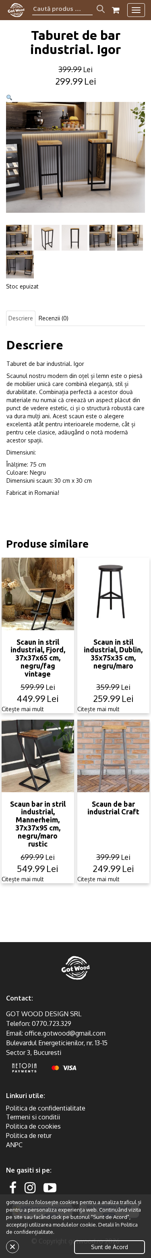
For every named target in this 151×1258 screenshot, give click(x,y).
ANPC (14, 1145)
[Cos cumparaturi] (115, 10)
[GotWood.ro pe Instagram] (30, 1187)
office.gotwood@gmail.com (65, 1033)
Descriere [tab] (20, 318)
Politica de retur (29, 1135)
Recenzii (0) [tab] (53, 318)
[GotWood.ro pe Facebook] (13, 1187)
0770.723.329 (51, 1023)
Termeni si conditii (33, 1117)
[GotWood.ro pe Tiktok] (63, 1187)
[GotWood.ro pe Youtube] (50, 1187)
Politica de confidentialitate (45, 1108)
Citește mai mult (23, 709)
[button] (9, 97)
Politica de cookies (33, 1126)
